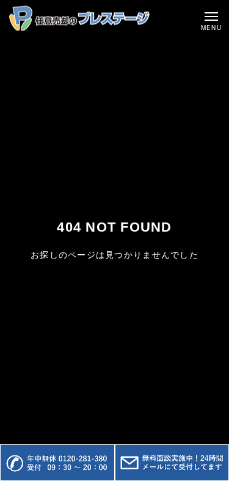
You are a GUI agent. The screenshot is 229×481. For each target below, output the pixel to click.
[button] (57, 462)
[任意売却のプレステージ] (79, 18)
